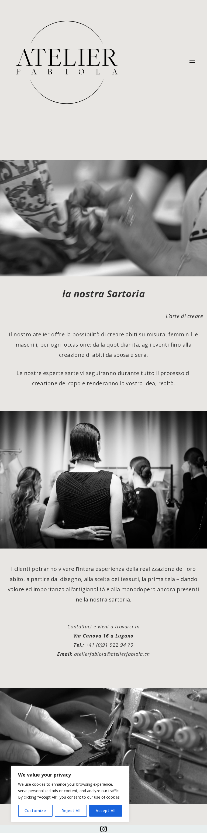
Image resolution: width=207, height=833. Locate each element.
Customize (35, 810)
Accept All (106, 810)
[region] (70, 794)
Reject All (71, 810)
